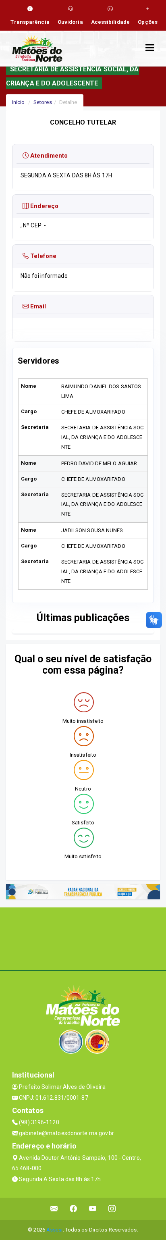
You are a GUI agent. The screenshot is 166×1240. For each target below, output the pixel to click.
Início (18, 102)
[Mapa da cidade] (83, 937)
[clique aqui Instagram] (112, 1209)
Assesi (54, 1230)
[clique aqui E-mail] (54, 1209)
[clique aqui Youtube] (93, 1209)
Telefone (42, 256)
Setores (42, 102)
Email (37, 306)
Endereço (43, 206)
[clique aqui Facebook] (73, 1209)
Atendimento (48, 155)
